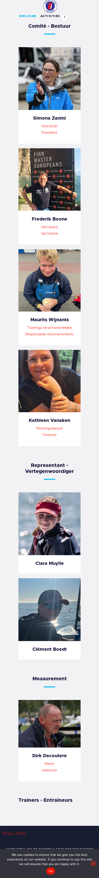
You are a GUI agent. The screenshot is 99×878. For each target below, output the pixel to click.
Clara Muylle (49, 563)
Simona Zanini (49, 118)
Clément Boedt (49, 649)
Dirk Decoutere (49, 755)
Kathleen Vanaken (49, 420)
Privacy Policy (14, 833)
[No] (93, 863)
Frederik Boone (49, 218)
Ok (51, 871)
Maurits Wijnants (49, 319)
